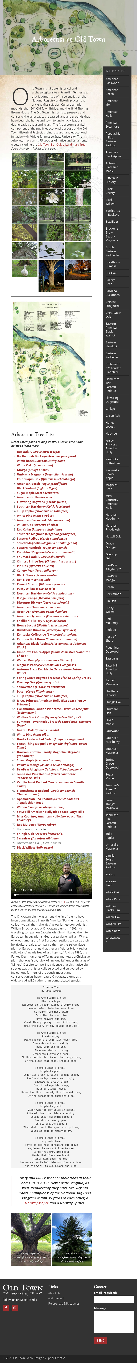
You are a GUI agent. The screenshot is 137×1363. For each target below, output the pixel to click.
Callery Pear (110, 282)
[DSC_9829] (51, 232)
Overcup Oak (111, 556)
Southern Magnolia (112, 751)
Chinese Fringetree (113, 304)
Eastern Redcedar (112, 355)
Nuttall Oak (113, 536)
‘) (46, 792)
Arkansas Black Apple (113, 154)
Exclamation (26, 709)
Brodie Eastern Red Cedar (113, 251)
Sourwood (113, 731)
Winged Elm (113, 924)
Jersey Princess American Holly (112, 446)
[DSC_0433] (51, 178)
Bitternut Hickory (112, 180)
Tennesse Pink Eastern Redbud (112, 821)
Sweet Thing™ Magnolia (112, 804)
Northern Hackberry (113, 517)
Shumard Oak (112, 711)
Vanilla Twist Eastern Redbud (111, 861)
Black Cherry (110, 191)
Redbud (111, 630)
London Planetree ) (53, 711)
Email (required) (105, 1293)
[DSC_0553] (24, 178)
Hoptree (111, 433)
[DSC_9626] (78, 250)
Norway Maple (27, 1253)
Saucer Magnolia (112, 682)
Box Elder (112, 222)
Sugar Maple (110, 776)
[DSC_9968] (24, 232)
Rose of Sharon (111, 639)
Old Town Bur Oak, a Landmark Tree (61, 145)
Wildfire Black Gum (113, 908)
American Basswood (112, 81)
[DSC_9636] (51, 250)
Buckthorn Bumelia (113, 264)
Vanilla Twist (51, 784)
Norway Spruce (72, 1203)
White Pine (113, 899)
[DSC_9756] (24, 250)
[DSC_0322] (51, 197)
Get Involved (56, 1298)
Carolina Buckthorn (113, 293)
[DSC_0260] (78, 197)
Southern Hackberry (113, 740)
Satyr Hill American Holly (112, 669)
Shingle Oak (40, 834)
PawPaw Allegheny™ (113, 567)
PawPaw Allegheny (49, 769)
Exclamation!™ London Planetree (113, 368)
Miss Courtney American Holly (50, 818)
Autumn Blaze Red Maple (112, 167)
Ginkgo (110, 409)
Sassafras (38, 838)
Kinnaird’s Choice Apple (112, 474)
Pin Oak (111, 601)
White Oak (112, 892)
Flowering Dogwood (112, 400)
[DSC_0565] (78, 161)
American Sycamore (112, 124)
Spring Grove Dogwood (112, 763)
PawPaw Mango (45, 765)
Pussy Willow (110, 610)
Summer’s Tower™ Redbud (112, 789)
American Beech (112, 92)
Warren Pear (111, 883)
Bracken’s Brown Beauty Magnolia (112, 234)
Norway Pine (68, 1253)
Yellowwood (113, 940)
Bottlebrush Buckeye (113, 213)
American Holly (112, 114)
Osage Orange (111, 545)
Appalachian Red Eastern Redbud (113, 139)
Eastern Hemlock (111, 344)
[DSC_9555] (24, 268)
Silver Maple (110, 722)
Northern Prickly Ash (113, 527)
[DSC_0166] (78, 214)
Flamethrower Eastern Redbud (113, 385)
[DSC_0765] (24, 161)
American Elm (112, 103)
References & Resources (63, 1303)
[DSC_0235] (24, 214)
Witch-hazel (113, 931)
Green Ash (113, 416)
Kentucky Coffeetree (113, 461)
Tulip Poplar (42, 696)
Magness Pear (112, 487)
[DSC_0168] (51, 214)
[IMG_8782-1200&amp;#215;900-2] (78, 270)
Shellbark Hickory (112, 693)
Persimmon (113, 594)
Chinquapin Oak (113, 315)
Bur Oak (111, 273)
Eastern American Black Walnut (112, 329)
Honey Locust (110, 424)
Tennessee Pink (47, 776)
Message (100, 1308)
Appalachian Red (48, 801)
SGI (63, 902)
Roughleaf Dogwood (112, 649)
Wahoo (40, 807)
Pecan (110, 587)
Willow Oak (113, 917)
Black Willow (110, 202)
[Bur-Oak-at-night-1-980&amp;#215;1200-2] (51, 276)
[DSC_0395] (78, 178)
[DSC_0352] (24, 197)
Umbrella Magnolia (112, 847)
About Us (54, 1293)
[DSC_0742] (51, 161)
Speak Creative (56, 1358)
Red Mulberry (36, 825)
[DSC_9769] (78, 232)
